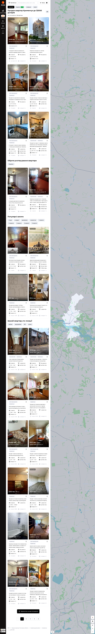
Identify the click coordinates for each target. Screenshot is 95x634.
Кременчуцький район (35, 628)
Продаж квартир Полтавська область (20, 628)
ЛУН (9, 628)
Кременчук (11, 48)
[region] (72, 317)
